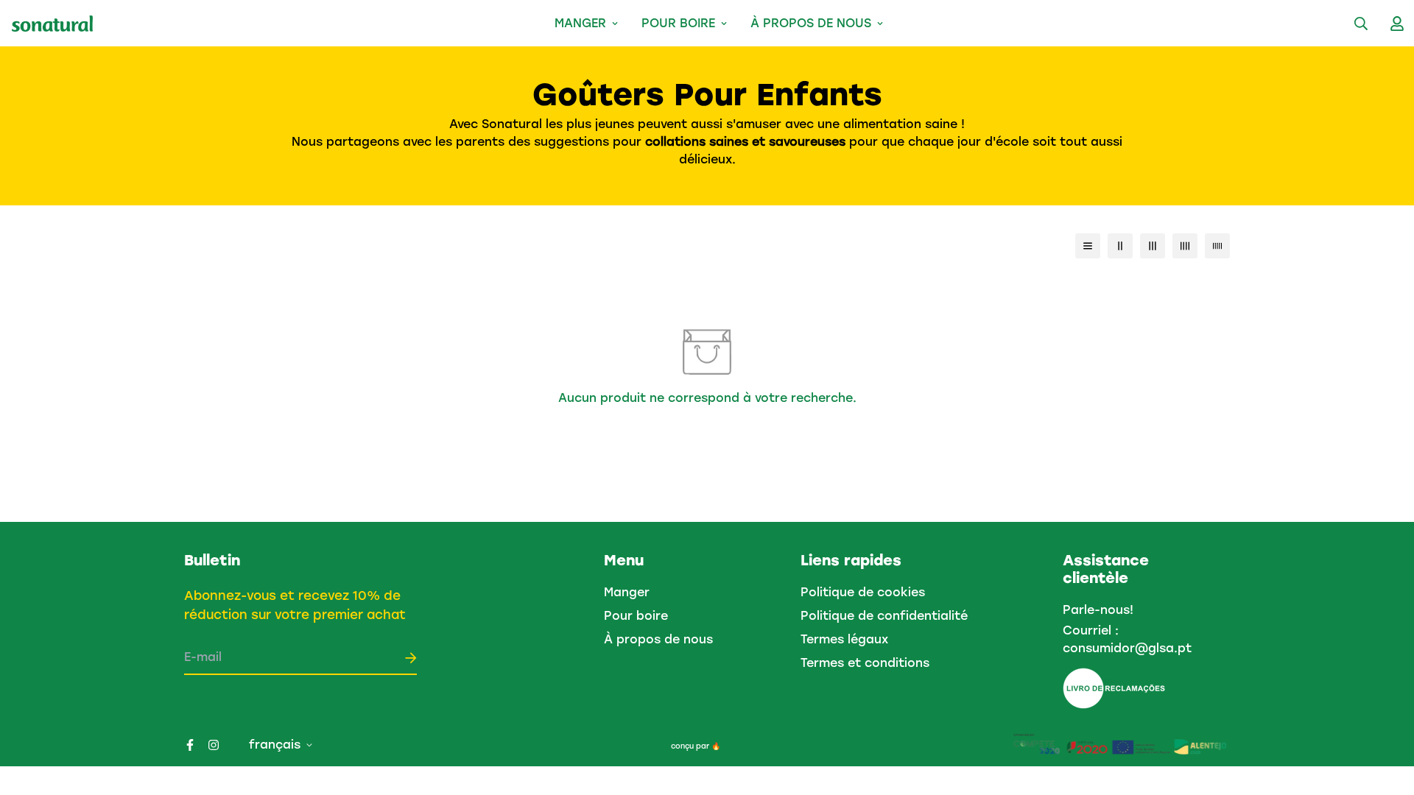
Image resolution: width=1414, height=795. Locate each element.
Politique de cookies (863, 592)
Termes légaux (844, 639)
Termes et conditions (865, 663)
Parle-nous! (1098, 610)
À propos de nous (810, 23)
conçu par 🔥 (695, 746)
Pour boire (678, 23)
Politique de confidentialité (884, 616)
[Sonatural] (52, 23)
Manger (580, 23)
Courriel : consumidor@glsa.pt (1127, 639)
